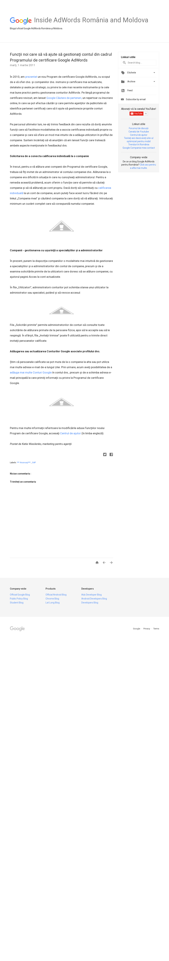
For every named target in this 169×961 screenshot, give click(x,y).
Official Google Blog (20, 594)
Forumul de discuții (138, 128)
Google (137, 628)
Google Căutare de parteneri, (64, 98)
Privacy (147, 628)
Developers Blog (89, 602)
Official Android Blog (56, 594)
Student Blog (16, 602)
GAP (34, 462)
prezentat (31, 76)
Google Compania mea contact (139, 147)
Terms (156, 628)
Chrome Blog (52, 598)
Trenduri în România (138, 144)
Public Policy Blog (19, 598)
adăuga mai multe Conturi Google (31, 372)
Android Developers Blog (94, 598)
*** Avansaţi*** (24, 462)
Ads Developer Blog (91, 594)
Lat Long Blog (53, 602)
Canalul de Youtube (139, 131)
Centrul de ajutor (70, 433)
